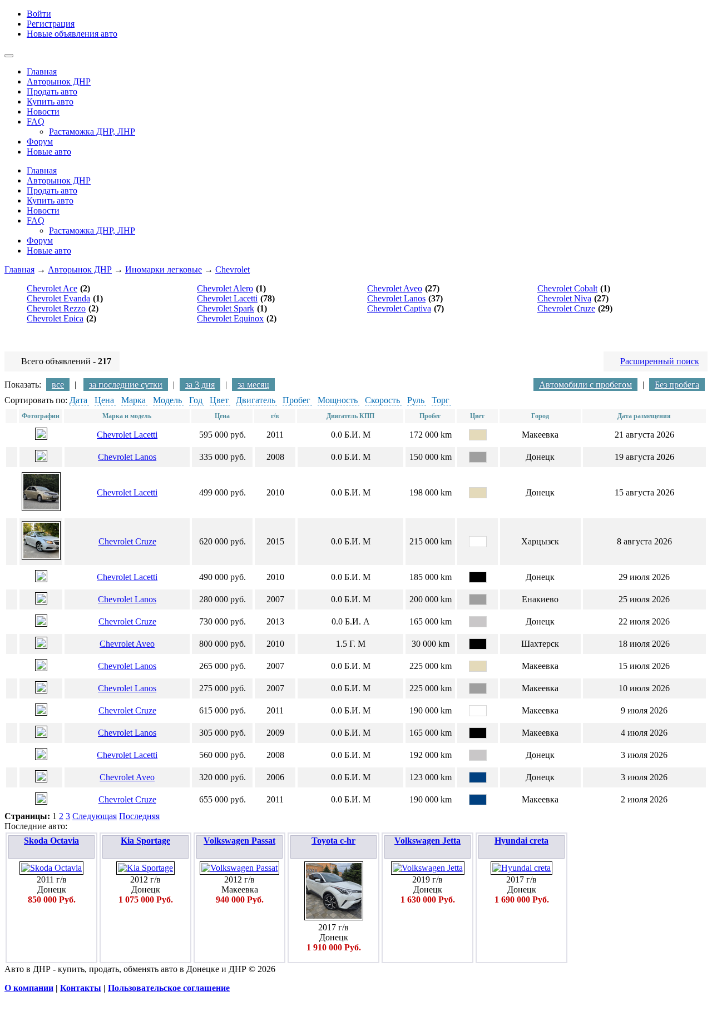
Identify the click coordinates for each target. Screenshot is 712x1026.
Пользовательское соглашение (169, 988)
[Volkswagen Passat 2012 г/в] (239, 868)
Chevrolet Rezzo (56, 308)
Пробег (296, 400)
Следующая (94, 816)
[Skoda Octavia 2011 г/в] (51, 868)
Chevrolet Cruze (566, 308)
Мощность (338, 400)
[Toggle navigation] (8, 55)
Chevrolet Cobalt (567, 288)
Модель (167, 400)
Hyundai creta (521, 840)
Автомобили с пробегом (585, 384)
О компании (28, 988)
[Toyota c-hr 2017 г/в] (333, 917)
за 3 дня (200, 384)
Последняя (139, 816)
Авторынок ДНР (80, 269)
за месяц (253, 384)
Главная (19, 269)
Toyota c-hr (333, 840)
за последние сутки (125, 384)
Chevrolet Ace (52, 288)
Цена (104, 400)
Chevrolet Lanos (396, 298)
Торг (440, 400)
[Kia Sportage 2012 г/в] (145, 868)
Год (195, 400)
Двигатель (255, 400)
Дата (78, 400)
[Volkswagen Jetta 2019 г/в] (427, 868)
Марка (133, 400)
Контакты (80, 988)
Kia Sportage (145, 840)
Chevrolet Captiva (399, 308)
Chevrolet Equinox (230, 318)
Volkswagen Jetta (427, 840)
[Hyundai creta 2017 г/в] (521, 868)
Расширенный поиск (659, 361)
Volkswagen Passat (239, 840)
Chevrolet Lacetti (227, 298)
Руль (415, 400)
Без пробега (677, 384)
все (58, 384)
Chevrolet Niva (564, 298)
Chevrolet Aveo (394, 288)
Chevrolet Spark (225, 308)
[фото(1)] (41, 437)
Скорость (382, 400)
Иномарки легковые (163, 269)
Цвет (219, 400)
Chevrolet (232, 269)
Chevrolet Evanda (58, 298)
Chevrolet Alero (225, 288)
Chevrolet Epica (55, 318)
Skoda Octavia (51, 840)
